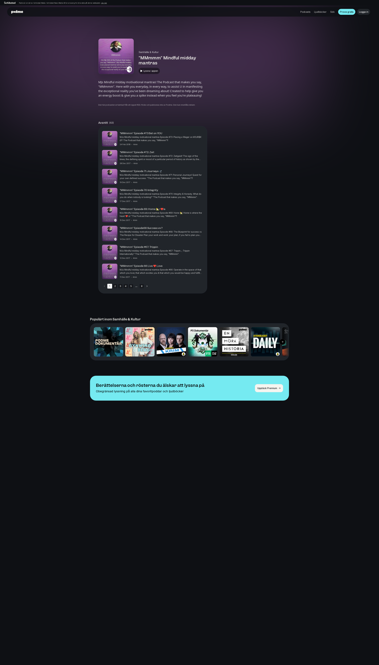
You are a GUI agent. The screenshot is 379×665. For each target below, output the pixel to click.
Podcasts (305, 11)
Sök (332, 11)
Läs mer (104, 3)
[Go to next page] (147, 286)
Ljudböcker (320, 11)
